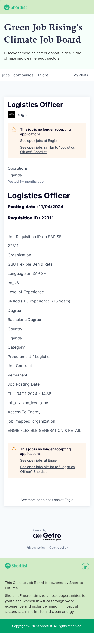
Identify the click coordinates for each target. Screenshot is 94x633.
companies (23, 75)
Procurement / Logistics (29, 356)
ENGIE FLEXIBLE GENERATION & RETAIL (44, 430)
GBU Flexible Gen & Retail (31, 264)
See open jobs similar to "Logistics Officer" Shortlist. (47, 149)
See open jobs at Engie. (39, 140)
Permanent (17, 375)
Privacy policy (36, 547)
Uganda (15, 338)
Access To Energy (24, 411)
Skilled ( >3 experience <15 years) (39, 301)
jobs (6, 75)
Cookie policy (58, 547)
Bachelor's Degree (24, 319)
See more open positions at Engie (47, 500)
